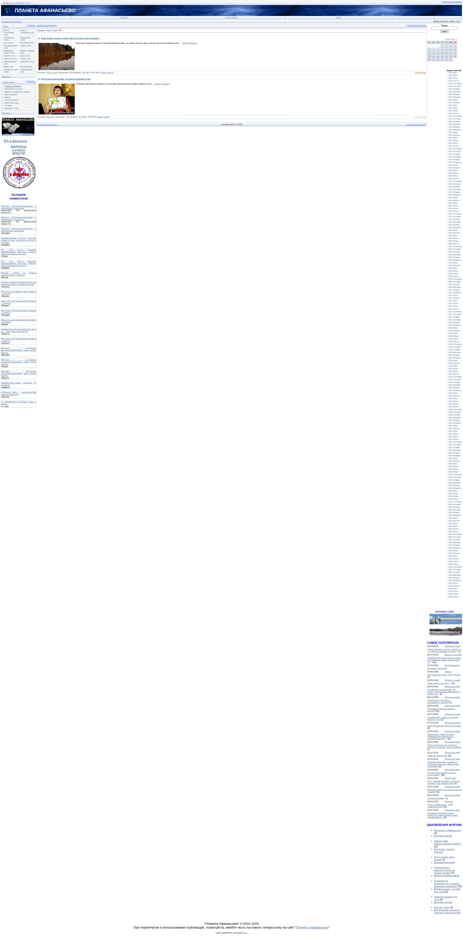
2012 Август (453, 146)
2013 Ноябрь (454, 187)
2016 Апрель (454, 265)
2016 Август (453, 276)
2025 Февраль (454, 548)
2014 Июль (453, 208)
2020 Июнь (453, 401)
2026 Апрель (454, 586)
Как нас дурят (441, 907)
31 (451, 59)
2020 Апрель (454, 396)
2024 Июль (453, 529)
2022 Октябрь (454, 477)
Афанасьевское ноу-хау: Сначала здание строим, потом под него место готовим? (18, 240)
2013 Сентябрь (455, 181)
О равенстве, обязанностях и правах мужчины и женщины (446, 884)
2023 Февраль (454, 488)
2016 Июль (453, 273)
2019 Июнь (453, 369)
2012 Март (453, 132)
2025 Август (453, 564)
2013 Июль (453, 176)
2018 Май (452, 333)
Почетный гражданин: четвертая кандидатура (66, 79)
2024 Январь (454, 512)
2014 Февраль (454, 195)
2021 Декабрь (454, 450)
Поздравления (10, 46)
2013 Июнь (453, 173)
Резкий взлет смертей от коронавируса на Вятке (438, 701)
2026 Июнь (453, 591)
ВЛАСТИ (18, 153)
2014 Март (453, 197)
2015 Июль (453, 241)
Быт (6, 43)
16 (446, 53)
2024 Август (453, 531)
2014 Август (453, 211)
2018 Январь (454, 322)
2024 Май (452, 523)
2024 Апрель (454, 521)
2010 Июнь (453, 75)
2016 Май (452, 268)
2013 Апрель (454, 168)
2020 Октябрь (454, 412)
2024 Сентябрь (455, 534)
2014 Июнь (453, 206)
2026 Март (453, 583)
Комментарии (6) (107, 73)
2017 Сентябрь (455, 311)
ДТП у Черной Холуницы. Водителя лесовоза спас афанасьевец (443, 782)
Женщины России (435, 668)
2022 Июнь (453, 466)
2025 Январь (454, 545)
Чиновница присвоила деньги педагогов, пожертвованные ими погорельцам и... (442, 815)
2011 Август (453, 113)
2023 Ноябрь (454, 507)
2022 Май (452, 464)
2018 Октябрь (454, 347)
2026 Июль (453, 594)
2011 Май (452, 105)
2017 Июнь (453, 303)
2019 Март (453, 360)
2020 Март (453, 393)
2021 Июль (453, 436)
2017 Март (453, 295)
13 (433, 53)
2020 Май (452, 398)
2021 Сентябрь (455, 442)
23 (446, 56)
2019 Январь (454, 355)
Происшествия (11, 69)
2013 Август (453, 178)
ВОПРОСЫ (19, 146)
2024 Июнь (453, 526)
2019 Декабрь (454, 385)
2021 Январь (454, 420)
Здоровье (24, 61)
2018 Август (453, 341)
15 (442, 53)
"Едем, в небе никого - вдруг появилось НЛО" (440, 805)
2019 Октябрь (454, 379)
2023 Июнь (453, 493)
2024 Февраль (454, 515)
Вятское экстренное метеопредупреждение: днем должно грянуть (18, 350)
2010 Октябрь (454, 86)
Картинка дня (26, 69)
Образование (10, 61)
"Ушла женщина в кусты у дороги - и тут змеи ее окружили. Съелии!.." (444, 650)
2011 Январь (454, 94)
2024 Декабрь (454, 542)
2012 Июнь (453, 140)
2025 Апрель (454, 553)
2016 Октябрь (454, 282)
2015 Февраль (454, 227)
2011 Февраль (454, 97)
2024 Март (453, 518)
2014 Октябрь (454, 216)
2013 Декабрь (454, 189)
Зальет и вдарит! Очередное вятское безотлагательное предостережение (18, 283)
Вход (338, 18)
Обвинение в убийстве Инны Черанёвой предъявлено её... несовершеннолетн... (440, 736)
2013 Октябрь (454, 184)
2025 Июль (453, 561)
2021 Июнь (453, 434)
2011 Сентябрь (455, 116)
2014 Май (452, 203)
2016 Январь (454, 257)
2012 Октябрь (454, 151)
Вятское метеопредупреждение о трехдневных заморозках (18, 207)
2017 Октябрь (454, 314)
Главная (124, 18)
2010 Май (452, 73)
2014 (49, 30)
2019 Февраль (454, 358)
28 (438, 59)
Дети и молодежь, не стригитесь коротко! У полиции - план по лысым (444, 746)
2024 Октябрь (454, 537)
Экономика (9, 38)
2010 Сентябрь (455, 83)
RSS (458, 21)
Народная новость (8, 52)
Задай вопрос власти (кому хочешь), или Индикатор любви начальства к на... (444, 660)
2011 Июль (453, 111)
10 (451, 49)
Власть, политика (24, 31)
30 (446, 59)
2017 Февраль (454, 292)
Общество (25, 38)
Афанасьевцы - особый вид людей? (447, 890)
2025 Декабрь (454, 575)
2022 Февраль (454, 455)
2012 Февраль (454, 130)
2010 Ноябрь (454, 89)
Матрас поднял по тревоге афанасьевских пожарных (18, 274)
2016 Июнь (453, 271)
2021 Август (453, 439)
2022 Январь (454, 453)
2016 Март (453, 263)
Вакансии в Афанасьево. (448, 830)
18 (455, 53)
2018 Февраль (454, 325)
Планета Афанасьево (312, 927)
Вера (6, 67)
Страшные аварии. (436, 798)
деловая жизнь (443, 835)
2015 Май (452, 235)
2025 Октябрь (454, 569)
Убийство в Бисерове (437, 756)
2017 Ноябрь (454, 317)
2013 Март (453, 165)
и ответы (18, 150)
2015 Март (453, 230)
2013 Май (452, 170)
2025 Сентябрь (455, 567)
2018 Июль (453, 339)
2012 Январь (454, 127)
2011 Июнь (453, 108)
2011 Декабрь (454, 124)
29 (442, 59)
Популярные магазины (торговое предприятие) (447, 911)
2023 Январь (454, 485)
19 (429, 56)
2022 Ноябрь (454, 480)
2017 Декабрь (454, 320)
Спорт (23, 59)
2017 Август (453, 309)
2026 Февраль (454, 580)
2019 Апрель (454, 363)
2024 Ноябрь (454, 540)
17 (451, 53)
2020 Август (453, 407)
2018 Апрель (454, 331)
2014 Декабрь (454, 222)
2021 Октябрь (454, 445)
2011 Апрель (454, 102)
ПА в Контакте (15, 141)
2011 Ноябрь (454, 121)
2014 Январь (454, 192)
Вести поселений (9, 31)
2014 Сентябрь (455, 214)
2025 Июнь (453, 559)
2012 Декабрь (454, 157)
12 (429, 53)
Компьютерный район (446, 875)
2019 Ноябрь (454, 382)
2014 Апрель (454, 200)
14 (438, 53)
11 (455, 49)
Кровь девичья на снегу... (439, 683)
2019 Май (452, 366)
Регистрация (231, 18)
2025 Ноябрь (454, 572)
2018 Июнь (453, 336)
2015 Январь (454, 225)
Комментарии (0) (103, 117)
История (24, 67)
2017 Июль (453, 306)
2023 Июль (453, 496)
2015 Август (453, 244)
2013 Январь (454, 159)
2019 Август (453, 374)
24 (451, 56)
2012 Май (452, 138)
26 (429, 59)
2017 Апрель (454, 298)
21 (438, 56)
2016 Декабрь (454, 287)
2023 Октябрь (454, 504)
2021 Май (452, 431)
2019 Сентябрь (455, 377)
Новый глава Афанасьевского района (447, 842)
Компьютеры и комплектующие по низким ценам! (444, 870)
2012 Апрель (454, 135)
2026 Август (453, 597)
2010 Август (453, 81)
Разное (7, 56)
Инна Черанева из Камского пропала (444, 726)
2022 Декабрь (454, 483)
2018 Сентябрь (455, 344)
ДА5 (83, 73)
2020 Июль (453, 404)
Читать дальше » (190, 43)
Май (55, 30)
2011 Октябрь (454, 119)
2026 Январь (454, 578)
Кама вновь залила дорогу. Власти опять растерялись (70, 38)
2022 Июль (453, 469)
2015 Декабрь (454, 254)
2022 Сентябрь (455, 474)
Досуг (23, 56)
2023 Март (453, 491)
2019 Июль (453, 371)
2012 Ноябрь (454, 154)
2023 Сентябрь (455, 502)
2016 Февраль (454, 260)
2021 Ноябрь (454, 447)
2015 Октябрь (454, 249)
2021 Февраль (454, 423)
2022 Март (453, 458)
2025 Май (452, 556)
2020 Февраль (454, 390)
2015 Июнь (453, 238)
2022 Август (453, 472)
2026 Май (452, 589)
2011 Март (453, 100)
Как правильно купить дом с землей (443, 675)
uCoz (245, 933)
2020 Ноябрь (454, 415)
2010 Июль (453, 78)
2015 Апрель (454, 233)
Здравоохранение (444, 862)
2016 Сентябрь (455, 279)
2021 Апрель (454, 428)
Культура (8, 59)
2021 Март (453, 426)
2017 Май (452, 301)
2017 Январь (454, 290)
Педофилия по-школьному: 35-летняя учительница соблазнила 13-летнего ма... (444, 692)
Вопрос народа (27, 51)
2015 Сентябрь (455, 246)
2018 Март (453, 328)
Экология (24, 43)
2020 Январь (454, 388)
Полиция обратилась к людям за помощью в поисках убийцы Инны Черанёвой (443, 764)
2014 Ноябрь (454, 219)
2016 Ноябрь (454, 284)
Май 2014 (450, 39)
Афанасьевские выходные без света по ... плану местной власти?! (18, 330)
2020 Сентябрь (455, 409)
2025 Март (453, 550)
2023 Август (453, 499)
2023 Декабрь (454, 510)
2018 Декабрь (454, 352)
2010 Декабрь (454, 92)
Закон (23, 46)
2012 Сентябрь (455, 149)
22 (442, 56)
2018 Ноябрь (454, 350)
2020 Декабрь (454, 417)
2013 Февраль (454, 162)
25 (455, 56)
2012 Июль (453, 143)
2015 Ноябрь (454, 252)
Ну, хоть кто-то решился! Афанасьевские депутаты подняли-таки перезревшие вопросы (18, 252)
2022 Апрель (454, 461)
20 (433, 56)
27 (433, 59)
